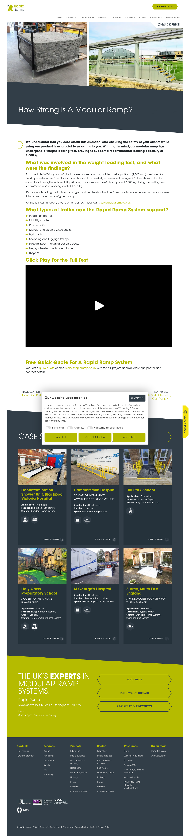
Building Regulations (133, 756)
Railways (74, 787)
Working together (132, 777)
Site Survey (48, 775)
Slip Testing (49, 756)
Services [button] (102, 17)
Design (47, 751)
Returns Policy (104, 827)
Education (75, 751)
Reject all (61, 437)
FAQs (92, 827)
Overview (138, 398)
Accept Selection (95, 437)
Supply (47, 765)
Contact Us (88, 17)
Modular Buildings (78, 773)
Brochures (128, 761)
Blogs (126, 751)
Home (59, 17)
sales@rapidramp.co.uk (115, 203)
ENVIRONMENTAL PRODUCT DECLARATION (132, 785)
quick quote (46, 368)
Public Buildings (77, 756)
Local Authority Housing (77, 762)
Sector (142, 17)
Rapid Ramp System (107, 362)
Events (73, 782)
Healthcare (75, 768)
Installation (49, 761)
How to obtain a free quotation (134, 771)
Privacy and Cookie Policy (75, 827)
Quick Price (185, 424)
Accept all (129, 437)
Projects (130, 17)
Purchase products (25, 756)
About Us (117, 17)
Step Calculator (158, 756)
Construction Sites (78, 792)
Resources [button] (155, 17)
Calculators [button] (173, 17)
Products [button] (71, 17)
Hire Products (23, 751)
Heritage (74, 777)
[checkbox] (54, 428)
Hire (45, 770)
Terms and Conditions (50, 827)
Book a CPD (130, 765)
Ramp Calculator (159, 751)
